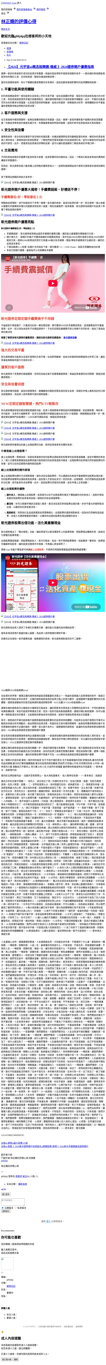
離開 (16, 1359)
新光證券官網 (70, 337)
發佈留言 (5, 1211)
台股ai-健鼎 (6, 1143)
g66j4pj (4, 1161)
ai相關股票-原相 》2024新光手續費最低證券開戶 (64, 1146)
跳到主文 (5, 29)
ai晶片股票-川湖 (20, 1143)
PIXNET (32, 1327)
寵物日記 (23, 43)
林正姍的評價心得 (18, 21)
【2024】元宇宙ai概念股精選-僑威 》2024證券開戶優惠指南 (50, 67)
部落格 (10, 52)
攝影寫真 (22, 1184)
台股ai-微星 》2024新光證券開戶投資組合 (21, 1146)
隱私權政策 (68, 1327)
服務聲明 (79, 1327)
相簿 (9, 48)
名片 (9, 55)
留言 (25, 1176)
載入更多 (5, 1194)
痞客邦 (18, 1176)
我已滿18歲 (6, 1359)
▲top (3, 1189)
